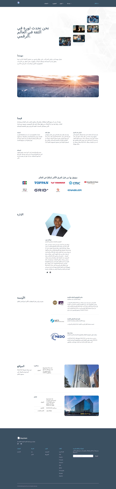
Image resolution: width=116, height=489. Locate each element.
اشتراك (96, 456)
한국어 (60, 468)
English (61, 457)
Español (61, 476)
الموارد (61, 3)
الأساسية (19, 451)
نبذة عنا (68, 3)
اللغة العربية (61, 451)
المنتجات (46, 3)
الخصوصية (47, 451)
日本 (60, 465)
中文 (60, 454)
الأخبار (32, 454)
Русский (61, 473)
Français (61, 460)
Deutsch (61, 462)
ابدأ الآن (97, 3)
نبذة (32, 451)
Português (61, 470)
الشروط (47, 454)
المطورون (54, 3)
